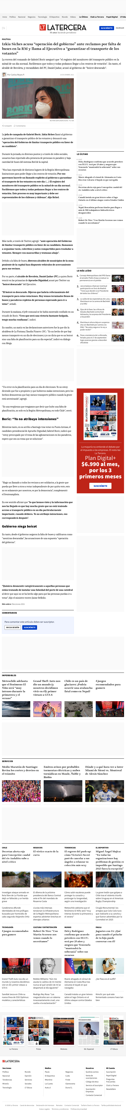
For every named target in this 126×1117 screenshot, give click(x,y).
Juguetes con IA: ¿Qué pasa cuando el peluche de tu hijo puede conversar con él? (109, 936)
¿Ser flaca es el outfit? (106, 978)
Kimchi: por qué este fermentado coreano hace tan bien (109, 997)
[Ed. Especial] (89, 1045)
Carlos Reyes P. (17, 74)
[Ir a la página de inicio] (63, 28)
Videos (73, 17)
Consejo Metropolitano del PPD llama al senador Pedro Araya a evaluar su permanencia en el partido (95, 278)
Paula (98, 927)
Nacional (21, 17)
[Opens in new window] (64, 1045)
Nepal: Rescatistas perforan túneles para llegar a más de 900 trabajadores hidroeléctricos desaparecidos (100, 210)
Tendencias (70, 847)
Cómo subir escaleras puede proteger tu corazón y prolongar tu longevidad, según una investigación (77, 897)
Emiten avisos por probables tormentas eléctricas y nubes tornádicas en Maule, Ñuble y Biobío (62, 772)
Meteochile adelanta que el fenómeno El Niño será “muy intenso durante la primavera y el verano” (15, 690)
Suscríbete (30, 627)
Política (12, 17)
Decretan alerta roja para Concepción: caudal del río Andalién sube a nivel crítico (100, 188)
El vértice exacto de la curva (45, 853)
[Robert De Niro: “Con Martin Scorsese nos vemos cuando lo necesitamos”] (47, 966)
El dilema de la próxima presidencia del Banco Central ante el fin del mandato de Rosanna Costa (47, 897)
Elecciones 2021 (18, 604)
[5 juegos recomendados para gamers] (110, 709)
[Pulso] (39, 1045)
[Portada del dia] (100, 439)
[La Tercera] (13, 1045)
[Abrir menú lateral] (4, 28)
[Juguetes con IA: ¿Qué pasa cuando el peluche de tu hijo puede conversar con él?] (110, 966)
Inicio (4, 17)
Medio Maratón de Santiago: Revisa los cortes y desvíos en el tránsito (20, 770)
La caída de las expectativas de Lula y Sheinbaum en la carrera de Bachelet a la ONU (95, 301)
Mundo (65, 17)
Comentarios (21, 126)
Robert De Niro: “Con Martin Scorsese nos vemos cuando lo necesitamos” (100, 221)
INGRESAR (120, 28)
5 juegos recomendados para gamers (108, 685)
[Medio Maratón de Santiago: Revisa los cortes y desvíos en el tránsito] (21, 791)
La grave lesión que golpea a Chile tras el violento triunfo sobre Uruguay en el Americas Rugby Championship (109, 897)
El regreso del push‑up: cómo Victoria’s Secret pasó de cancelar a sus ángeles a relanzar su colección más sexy (77, 858)
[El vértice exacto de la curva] (47, 879)
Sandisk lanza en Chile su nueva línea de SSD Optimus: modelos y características (15, 997)
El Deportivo (54, 17)
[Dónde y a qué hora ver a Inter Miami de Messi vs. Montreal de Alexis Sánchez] (104, 791)
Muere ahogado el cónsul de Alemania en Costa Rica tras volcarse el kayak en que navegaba (99, 178)
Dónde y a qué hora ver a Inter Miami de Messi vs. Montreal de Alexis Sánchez (104, 770)
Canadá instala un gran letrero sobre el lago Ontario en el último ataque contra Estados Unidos (101, 199)
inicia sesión (12, 627)
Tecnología (42, 17)
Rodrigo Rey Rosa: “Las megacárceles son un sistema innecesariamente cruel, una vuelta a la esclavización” (46, 998)
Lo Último (83, 17)
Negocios (31, 17)
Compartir (8, 126)
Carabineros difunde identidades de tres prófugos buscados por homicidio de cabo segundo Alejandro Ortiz (15, 912)
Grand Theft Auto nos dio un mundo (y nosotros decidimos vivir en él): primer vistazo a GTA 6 (46, 688)
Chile (4, 847)
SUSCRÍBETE (100, 486)
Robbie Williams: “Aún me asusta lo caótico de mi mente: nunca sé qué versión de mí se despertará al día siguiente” (47, 983)
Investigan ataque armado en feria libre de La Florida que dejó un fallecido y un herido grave (15, 897)
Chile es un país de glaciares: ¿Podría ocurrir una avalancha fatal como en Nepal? (78, 686)
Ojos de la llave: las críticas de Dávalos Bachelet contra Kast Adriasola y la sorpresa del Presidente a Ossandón (95, 313)
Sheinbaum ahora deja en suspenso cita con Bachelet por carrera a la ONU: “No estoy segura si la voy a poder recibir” (95, 326)
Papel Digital (112, 17)
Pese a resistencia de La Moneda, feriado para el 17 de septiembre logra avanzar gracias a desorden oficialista (93, 339)
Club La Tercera (97, 17)
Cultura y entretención (45, 927)
